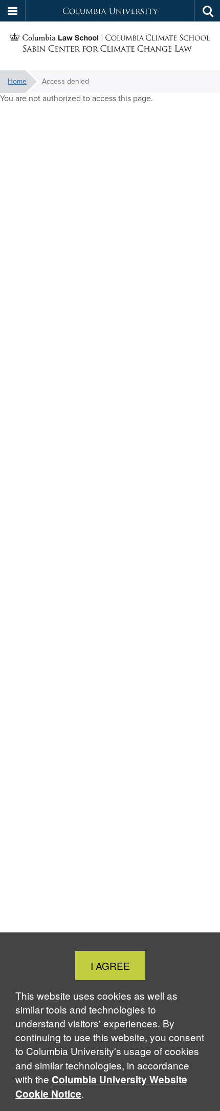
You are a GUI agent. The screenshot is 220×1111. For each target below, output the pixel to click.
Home (17, 81)
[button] (13, 11)
